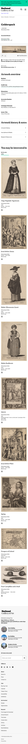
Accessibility (4, 694)
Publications (4, 730)
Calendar (3, 688)
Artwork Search (4, 714)
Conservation (4, 720)
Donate (2, 703)
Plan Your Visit (4, 686)
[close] (26, 2)
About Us (3, 674)
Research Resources (6, 137)
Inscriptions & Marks (6, 132)
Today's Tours (4, 691)
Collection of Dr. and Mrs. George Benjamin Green (12, 86)
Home (2, 17)
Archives (3, 725)
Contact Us (3, 679)
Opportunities (4, 705)
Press (2, 677)
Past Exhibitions (4, 728)
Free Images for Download (7, 712)
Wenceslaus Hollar (5, 39)
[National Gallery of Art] (14, 612)
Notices (2, 739)
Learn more (8, 4)
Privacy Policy (3, 741)
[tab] (5, 153)
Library (2, 722)
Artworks (6, 17)
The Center (3, 717)
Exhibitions (3, 696)
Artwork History (5, 128)
